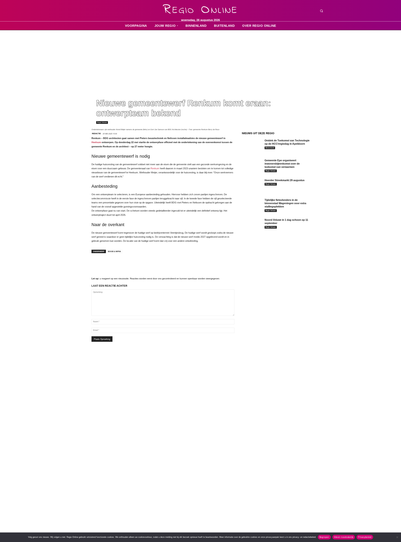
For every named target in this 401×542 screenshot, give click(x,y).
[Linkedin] (105, 261)
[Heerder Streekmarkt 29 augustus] (252, 185)
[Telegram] (115, 261)
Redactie (96, 133)
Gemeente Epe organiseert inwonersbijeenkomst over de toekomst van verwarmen (282, 163)
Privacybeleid (364, 537)
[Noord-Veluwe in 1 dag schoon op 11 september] (252, 225)
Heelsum (96, 142)
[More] (143, 261)
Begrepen (324, 537)
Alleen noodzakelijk (344, 537)
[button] (321, 11)
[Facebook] (96, 261)
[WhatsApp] (133, 261)
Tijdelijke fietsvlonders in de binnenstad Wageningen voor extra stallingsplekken (285, 203)
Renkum (155, 168)
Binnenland (270, 148)
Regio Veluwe (102, 122)
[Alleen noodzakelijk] (397, 537)
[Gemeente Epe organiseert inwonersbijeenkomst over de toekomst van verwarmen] (252, 165)
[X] (124, 261)
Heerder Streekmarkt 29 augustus (285, 180)
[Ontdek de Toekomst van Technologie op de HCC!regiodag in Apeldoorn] (252, 145)
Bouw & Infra (114, 251)
